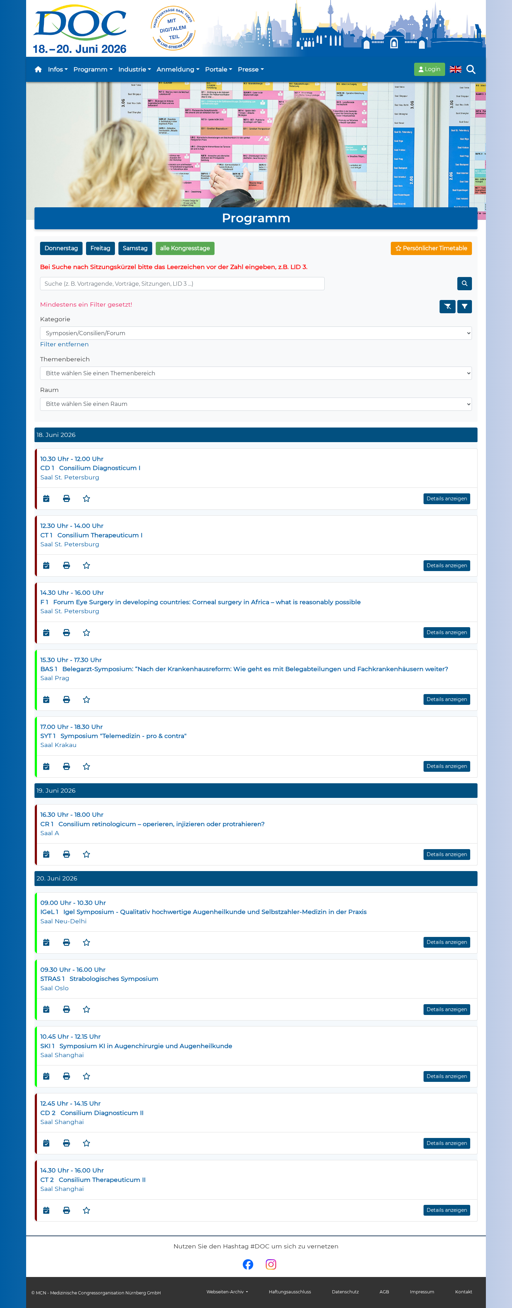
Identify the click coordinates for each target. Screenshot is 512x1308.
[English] (455, 69)
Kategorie (55, 319)
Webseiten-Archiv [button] (226, 1291)
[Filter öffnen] (464, 306)
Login (432, 69)
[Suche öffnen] (471, 69)
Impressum (422, 1291)
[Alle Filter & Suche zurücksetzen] (448, 306)
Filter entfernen (64, 344)
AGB (384, 1291)
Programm (90, 69)
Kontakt (463, 1291)
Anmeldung (175, 69)
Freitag (100, 248)
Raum (49, 389)
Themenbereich (65, 359)
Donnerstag (61, 248)
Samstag (135, 248)
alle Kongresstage (185, 248)
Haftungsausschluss (290, 1291)
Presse (248, 69)
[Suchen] (464, 283)
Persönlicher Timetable (434, 248)
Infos (55, 69)
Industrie (132, 69)
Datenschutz (345, 1291)
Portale (216, 69)
